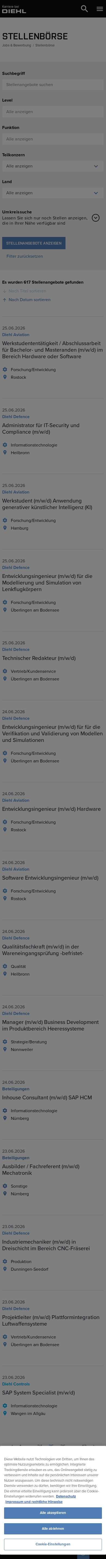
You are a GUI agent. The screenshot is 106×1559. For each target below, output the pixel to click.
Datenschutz (66, 1496)
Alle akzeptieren (53, 1513)
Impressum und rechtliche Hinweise (34, 1502)
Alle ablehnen (53, 1528)
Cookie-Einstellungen (53, 1544)
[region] (53, 1500)
